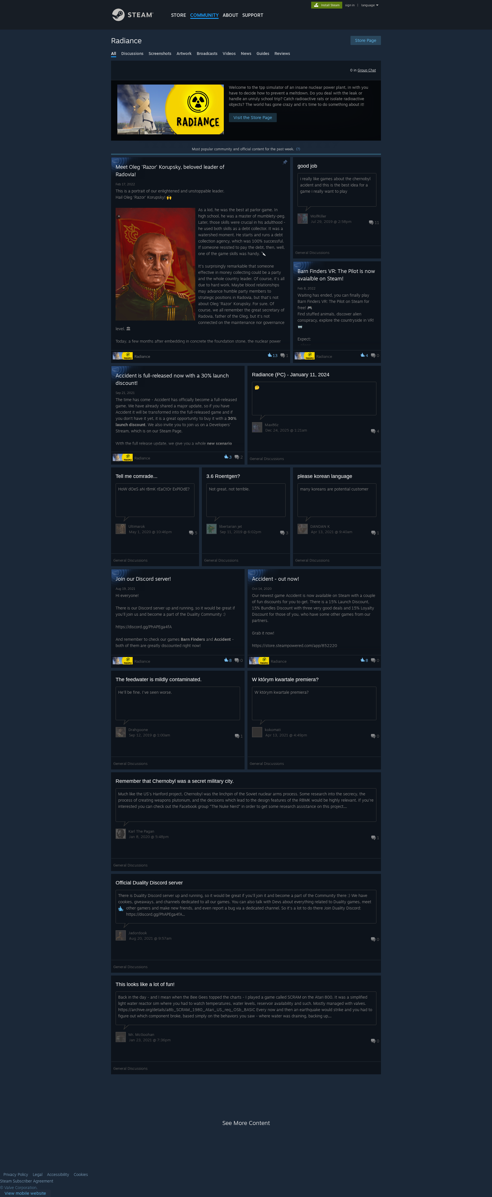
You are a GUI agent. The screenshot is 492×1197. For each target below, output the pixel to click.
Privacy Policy (15, 1174)
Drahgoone (138, 729)
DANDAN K (320, 526)
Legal (37, 1174)
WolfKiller (318, 216)
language (368, 5)
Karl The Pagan (141, 831)
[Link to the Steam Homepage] (132, 19)
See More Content (246, 1122)
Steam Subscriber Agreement (26, 1181)
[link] (25, 1193)
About (230, 15)
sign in (349, 5)
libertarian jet (230, 526)
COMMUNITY (204, 15)
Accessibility (58, 1174)
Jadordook (137, 933)
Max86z (271, 424)
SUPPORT (252, 15)
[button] (246, 110)
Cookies (81, 1174)
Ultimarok (136, 526)
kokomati (273, 729)
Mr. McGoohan (141, 1034)
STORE (178, 15)
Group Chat (367, 70)
